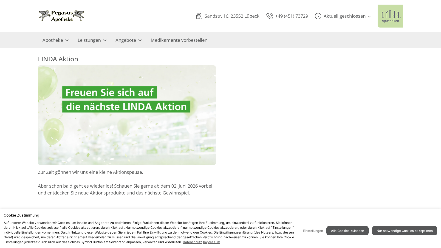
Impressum (211, 242)
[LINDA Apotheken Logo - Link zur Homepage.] (390, 16)
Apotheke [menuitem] (52, 40)
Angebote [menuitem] (126, 40)
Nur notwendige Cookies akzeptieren (405, 231)
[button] (343, 16)
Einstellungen (313, 231)
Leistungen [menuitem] (89, 40)
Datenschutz (192, 242)
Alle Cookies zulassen (347, 231)
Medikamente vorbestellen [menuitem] (179, 40)
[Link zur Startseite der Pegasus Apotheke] (64, 16)
